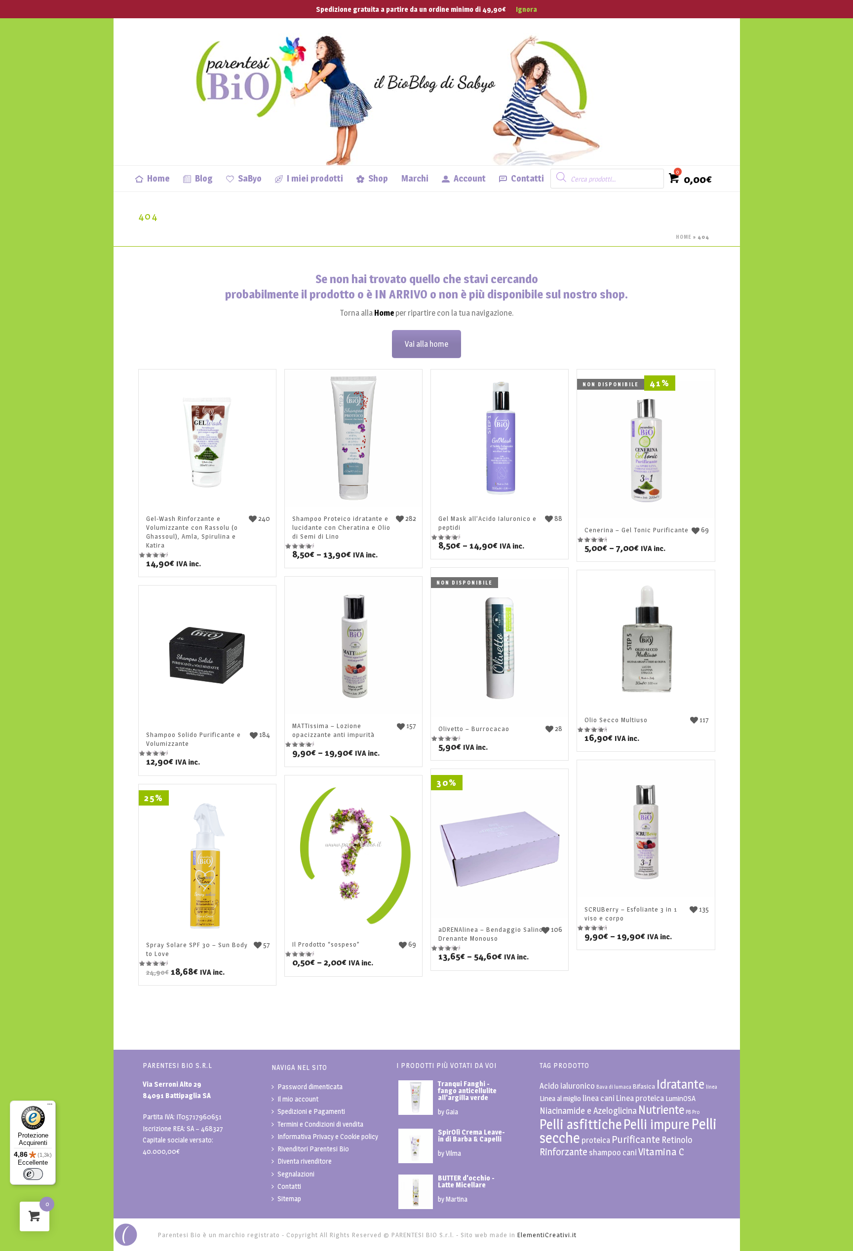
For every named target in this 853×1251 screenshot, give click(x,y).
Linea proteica (640, 1098)
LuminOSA (680, 1098)
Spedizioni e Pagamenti (311, 1111)
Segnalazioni (295, 1174)
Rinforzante (563, 1152)
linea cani (598, 1098)
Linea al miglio (560, 1098)
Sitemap (289, 1198)
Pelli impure (656, 1124)
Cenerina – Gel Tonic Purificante (636, 530)
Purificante (636, 1139)
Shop (378, 178)
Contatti (527, 178)
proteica (596, 1140)
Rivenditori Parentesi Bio (313, 1148)
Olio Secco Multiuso (616, 720)
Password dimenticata (310, 1086)
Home (158, 178)
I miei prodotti (315, 178)
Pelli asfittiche (581, 1124)
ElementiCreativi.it (547, 1235)
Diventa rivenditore (304, 1161)
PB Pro (692, 1112)
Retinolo (677, 1140)
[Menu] (50, 1106)
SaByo (250, 178)
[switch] (33, 1174)
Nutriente (661, 1109)
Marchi (414, 178)
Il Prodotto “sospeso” (326, 944)
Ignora (526, 9)
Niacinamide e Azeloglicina (588, 1110)
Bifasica (644, 1086)
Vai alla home (426, 344)
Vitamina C (661, 1151)
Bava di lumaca (613, 1087)
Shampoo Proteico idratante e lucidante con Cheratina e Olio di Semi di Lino (341, 527)
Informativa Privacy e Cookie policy (327, 1136)
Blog (204, 178)
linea (711, 1087)
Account (470, 178)
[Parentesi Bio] (399, 91)
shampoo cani (613, 1152)
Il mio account (297, 1099)
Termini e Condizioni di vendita (320, 1124)
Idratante (680, 1084)
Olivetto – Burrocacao (473, 729)
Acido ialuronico (567, 1086)
